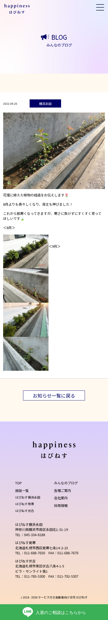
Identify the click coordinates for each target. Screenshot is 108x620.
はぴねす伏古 (24, 510)
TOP (18, 482)
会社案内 (61, 497)
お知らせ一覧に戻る (54, 395)
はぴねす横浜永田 (27, 497)
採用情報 (61, 505)
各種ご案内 (62, 490)
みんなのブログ (66, 482)
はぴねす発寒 (24, 503)
